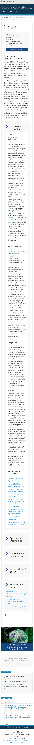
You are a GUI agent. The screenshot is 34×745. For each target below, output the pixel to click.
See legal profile (17, 49)
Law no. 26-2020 (13, 218)
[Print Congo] (5, 614)
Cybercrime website (10, 702)
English (22, 709)
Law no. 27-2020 (13, 213)
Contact (21, 742)
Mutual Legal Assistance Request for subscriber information (18, 706)
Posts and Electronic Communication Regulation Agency (14, 601)
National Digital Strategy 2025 (15, 607)
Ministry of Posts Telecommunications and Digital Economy (16, 594)
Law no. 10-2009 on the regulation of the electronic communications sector (16, 501)
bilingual (7, 711)
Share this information (13, 684)
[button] (17, 2)
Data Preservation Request (19, 714)
